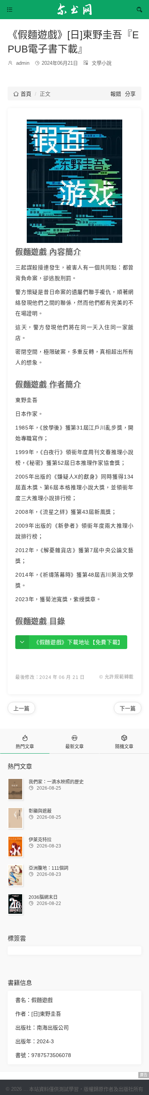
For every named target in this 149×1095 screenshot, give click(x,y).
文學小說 (102, 63)
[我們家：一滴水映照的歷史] (15, 789)
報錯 (115, 94)
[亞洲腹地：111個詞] (15, 875)
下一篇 (128, 708)
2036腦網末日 (43, 897)
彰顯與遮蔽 (40, 811)
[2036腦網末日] (15, 904)
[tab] (25, 741)
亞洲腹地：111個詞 (48, 868)
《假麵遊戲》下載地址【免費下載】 (78, 642)
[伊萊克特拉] (15, 846)
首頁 (22, 94)
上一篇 (21, 708)
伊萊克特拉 (40, 840)
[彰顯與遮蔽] (15, 818)
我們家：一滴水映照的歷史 (56, 782)
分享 (130, 94)
